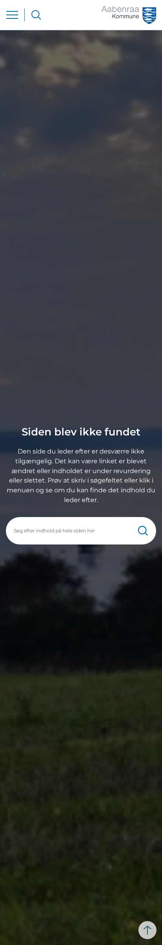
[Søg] (143, 530)
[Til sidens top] (147, 930)
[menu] (12, 15)
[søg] (36, 15)
